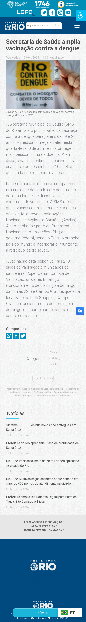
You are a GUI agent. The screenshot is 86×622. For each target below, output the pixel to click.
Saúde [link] (53, 364)
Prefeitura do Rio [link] (42, 392)
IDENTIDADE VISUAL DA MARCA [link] (43, 530)
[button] (57, 25)
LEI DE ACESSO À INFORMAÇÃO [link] (43, 522)
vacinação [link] (65, 395)
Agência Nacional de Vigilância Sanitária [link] (42, 389)
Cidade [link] (54, 352)
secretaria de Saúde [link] (46, 395)
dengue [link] (27, 392)
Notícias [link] (53, 358)
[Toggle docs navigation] (77, 25)
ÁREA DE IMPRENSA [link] (43, 526)
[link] (81, 15)
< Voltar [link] (43, 612)
